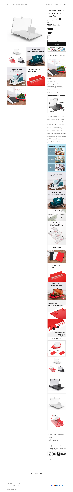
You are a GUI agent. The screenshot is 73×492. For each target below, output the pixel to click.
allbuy (10, 489)
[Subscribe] (45, 476)
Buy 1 (50, 32)
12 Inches (56, 28)
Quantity (48, 35)
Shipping (48, 20)
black (54, 24)
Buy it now (57, 44)
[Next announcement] (65, 1)
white (50, 24)
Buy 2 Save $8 (55, 32)
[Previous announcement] (7, 1)
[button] (17, 4)
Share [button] (50, 459)
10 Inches (50, 28)
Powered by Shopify (14, 489)
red (58, 24)
